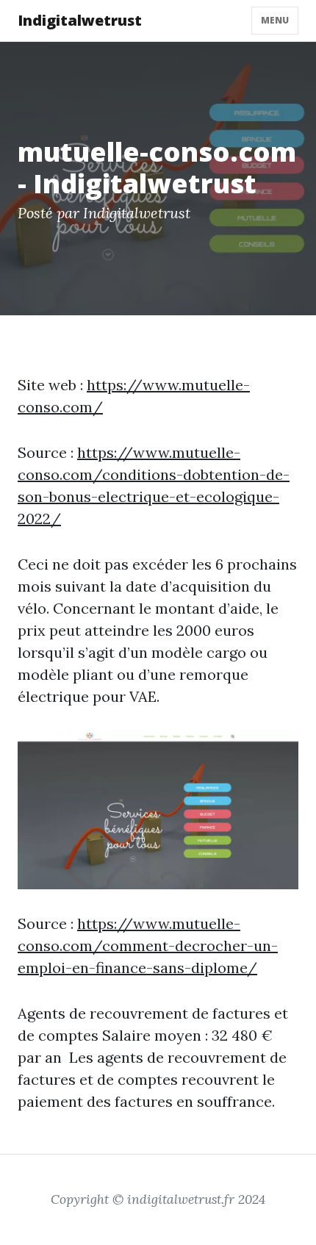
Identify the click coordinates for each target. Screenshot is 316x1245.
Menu (275, 20)
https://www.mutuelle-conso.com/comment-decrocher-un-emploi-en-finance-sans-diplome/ (148, 945)
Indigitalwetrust (80, 20)
